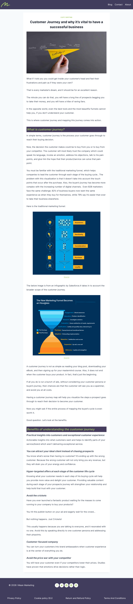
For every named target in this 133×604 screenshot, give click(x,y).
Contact (119, 4)
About (128, 4)
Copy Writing (66, 17)
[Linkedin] (76, 585)
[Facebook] (57, 585)
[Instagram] (66, 585)
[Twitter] (62, 585)
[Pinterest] (71, 585)
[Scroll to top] (5, 596)
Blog (110, 4)
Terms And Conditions (115, 598)
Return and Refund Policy (78, 598)
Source (66, 277)
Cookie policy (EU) (43, 598)
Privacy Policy (14, 598)
